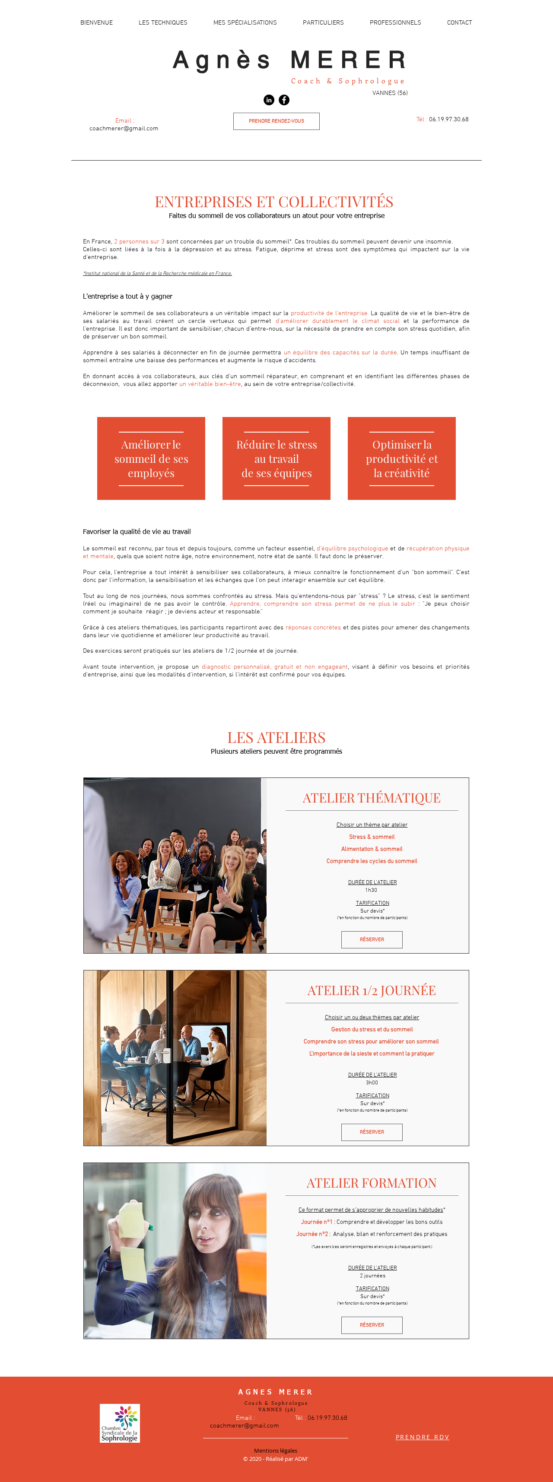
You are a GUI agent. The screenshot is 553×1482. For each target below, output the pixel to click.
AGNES (258, 1392)
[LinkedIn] (269, 100)
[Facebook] (284, 100)
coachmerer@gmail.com (124, 129)
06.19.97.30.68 (442, 119)
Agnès (231, 59)
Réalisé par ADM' (287, 1459)
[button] (163, 23)
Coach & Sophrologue (349, 80)
